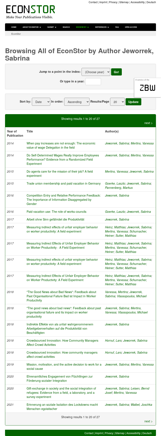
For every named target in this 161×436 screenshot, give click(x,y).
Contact (93, 2)
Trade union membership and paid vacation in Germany (64, 183)
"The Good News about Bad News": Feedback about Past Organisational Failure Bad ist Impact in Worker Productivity (61, 296)
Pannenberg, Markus (119, 187)
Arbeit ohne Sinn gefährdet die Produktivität (55, 219)
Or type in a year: (72, 81)
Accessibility (138, 2)
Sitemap (124, 2)
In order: (57, 101)
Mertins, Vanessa (142, 143)
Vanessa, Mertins (116, 292)
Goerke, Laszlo (115, 183)
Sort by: (25, 101)
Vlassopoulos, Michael (132, 296)
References (101, 27)
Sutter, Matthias (126, 235)
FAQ (117, 27)
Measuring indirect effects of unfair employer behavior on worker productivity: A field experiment (62, 229)
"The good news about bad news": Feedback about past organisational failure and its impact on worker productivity (64, 312)
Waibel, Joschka (141, 404)
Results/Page (99, 101)
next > (148, 123)
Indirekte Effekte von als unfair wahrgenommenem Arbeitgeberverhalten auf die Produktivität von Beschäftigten (60, 328)
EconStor (16, 33)
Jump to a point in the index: (60, 71)
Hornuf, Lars (113, 340)
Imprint (103, 2)
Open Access (131, 27)
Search (66, 27)
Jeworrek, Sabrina (117, 143)
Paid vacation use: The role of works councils (56, 211)
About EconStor (31, 27)
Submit (50, 27)
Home (13, 27)
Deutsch (151, 2)
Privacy (113, 2)
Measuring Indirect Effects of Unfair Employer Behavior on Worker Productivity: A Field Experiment (63, 277)
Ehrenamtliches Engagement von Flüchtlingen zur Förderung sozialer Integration (60, 378)
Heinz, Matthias (115, 227)
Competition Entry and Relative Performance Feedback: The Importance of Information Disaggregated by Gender (64, 199)
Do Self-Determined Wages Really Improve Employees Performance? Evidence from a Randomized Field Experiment (63, 159)
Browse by (81, 27)
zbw (148, 88)
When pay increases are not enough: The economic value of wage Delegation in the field (61, 145)
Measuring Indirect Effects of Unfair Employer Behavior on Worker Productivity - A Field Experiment (63, 245)
